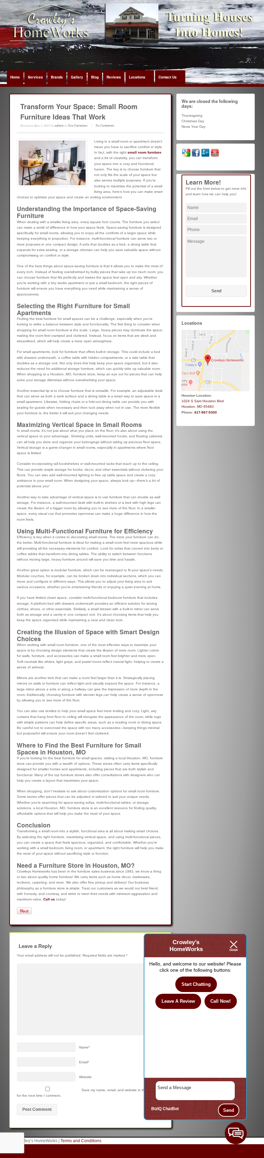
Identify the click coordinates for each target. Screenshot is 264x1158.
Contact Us (167, 77)
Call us (49, 899)
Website (85, 1077)
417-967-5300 (205, 412)
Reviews (114, 77)
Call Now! (220, 1001)
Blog (95, 77)
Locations (137, 77)
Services (35, 77)
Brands (57, 77)
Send (228, 1110)
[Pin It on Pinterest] (24, 910)
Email (84, 1062)
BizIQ (156, 1108)
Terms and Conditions (80, 1140)
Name (84, 1047)
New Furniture (78, 125)
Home (15, 77)
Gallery (77, 77)
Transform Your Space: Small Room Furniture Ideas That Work (79, 111)
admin (59, 125)
